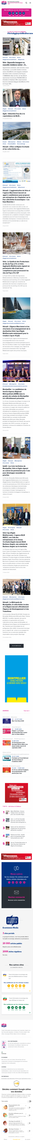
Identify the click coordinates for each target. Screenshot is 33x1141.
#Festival (5, 766)
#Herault (5, 57)
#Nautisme (14, 717)
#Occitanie (12, 57)
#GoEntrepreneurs (19, 738)
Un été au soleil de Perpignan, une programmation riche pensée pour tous (20, 771)
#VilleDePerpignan (14, 766)
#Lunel (5, 141)
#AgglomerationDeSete (9, 59)
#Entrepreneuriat (8, 738)
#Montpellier (12, 141)
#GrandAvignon (16, 727)
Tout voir (26, 710)
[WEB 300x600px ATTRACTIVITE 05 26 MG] (16, 678)
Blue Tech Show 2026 (18, 721)
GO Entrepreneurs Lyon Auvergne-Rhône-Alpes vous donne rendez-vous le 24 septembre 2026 (20, 745)
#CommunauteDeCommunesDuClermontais (15, 386)
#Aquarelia (21, 59)
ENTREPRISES (5, 1076)
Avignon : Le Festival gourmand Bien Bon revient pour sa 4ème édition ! (19, 732)
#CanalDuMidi (12, 143)
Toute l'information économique (15, 2)
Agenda (4, 1066)
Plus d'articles (16, 645)
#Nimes (19, 141)
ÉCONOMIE (4, 1057)
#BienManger (6, 727)
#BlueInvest (21, 187)
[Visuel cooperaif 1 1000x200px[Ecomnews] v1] (16, 22)
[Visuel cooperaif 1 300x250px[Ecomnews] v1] (16, 793)
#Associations (7, 752)
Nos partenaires (12, 1041)
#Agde (5, 108)
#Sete (19, 57)
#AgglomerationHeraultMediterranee (13, 323)
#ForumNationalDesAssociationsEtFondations (16, 754)
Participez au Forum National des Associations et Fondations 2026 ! (20, 759)
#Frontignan (11, 527)
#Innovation (6, 717)
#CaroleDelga (21, 143)
